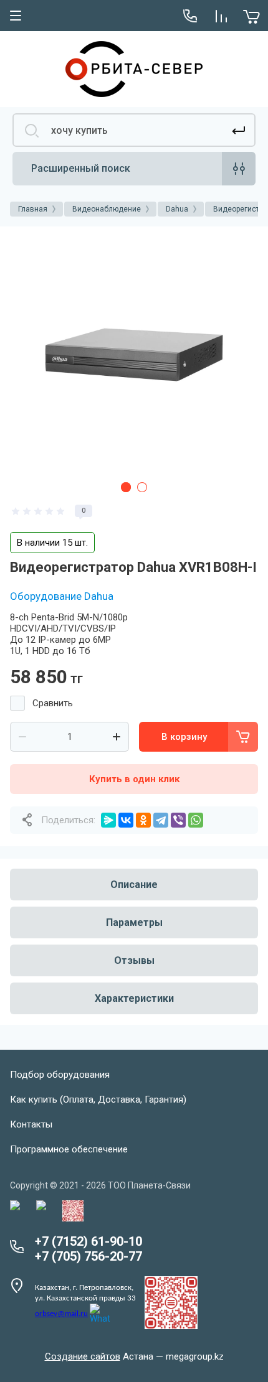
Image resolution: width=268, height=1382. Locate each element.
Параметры (134, 922)
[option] (134, 354)
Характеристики (134, 998)
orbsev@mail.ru (61, 1314)
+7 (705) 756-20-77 (88, 1256)
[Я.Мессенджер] (108, 820)
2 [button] (142, 487)
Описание (134, 884)
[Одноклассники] (143, 820)
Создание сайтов (82, 1356)
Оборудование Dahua (61, 596)
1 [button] (126, 487)
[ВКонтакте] (125, 820)
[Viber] (178, 820)
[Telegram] (160, 820)
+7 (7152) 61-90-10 (88, 1241)
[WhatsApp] (195, 820)
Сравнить (52, 703)
